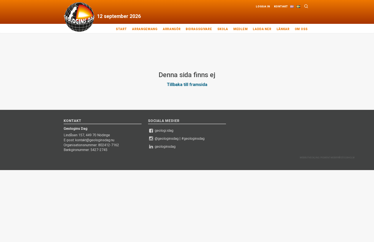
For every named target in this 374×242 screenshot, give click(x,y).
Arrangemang (145, 29)
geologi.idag (164, 130)
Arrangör (172, 29)
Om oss (301, 29)
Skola (222, 29)
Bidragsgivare (199, 29)
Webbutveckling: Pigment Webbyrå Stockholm (327, 157)
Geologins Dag (79, 17)
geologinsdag (165, 147)
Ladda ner (262, 29)
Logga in (263, 6)
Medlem (240, 29)
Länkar (283, 29)
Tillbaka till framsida (187, 84)
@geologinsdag (167, 138)
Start (121, 29)
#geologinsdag (193, 138)
